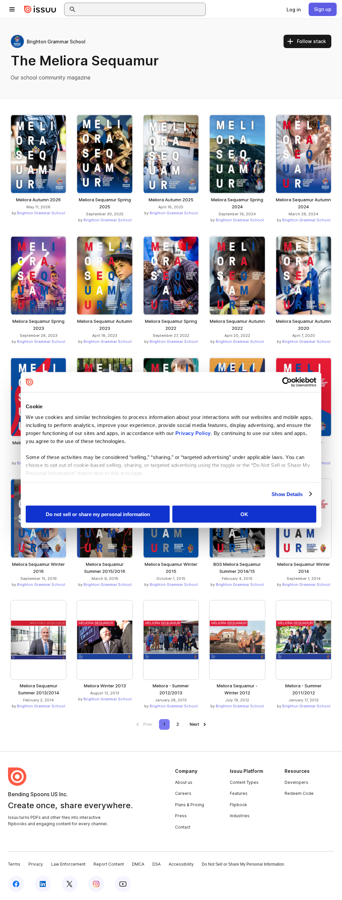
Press (181, 815)
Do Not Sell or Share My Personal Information (243, 864)
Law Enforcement (68, 864)
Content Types (244, 782)
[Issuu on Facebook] (16, 884)
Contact (182, 827)
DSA (156, 864)
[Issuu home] (40, 9)
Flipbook (238, 804)
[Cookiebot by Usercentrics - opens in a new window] (287, 382)
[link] (293, 9)
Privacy (35, 864)
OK (244, 514)
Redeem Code (299, 793)
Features (238, 793)
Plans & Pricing (189, 804)
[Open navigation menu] (12, 9)
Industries (239, 815)
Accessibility (181, 864)
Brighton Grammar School (41, 213)
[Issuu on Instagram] (96, 884)
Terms (14, 864)
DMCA (138, 864)
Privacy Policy (193, 433)
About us (183, 782)
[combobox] (141, 9)
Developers (296, 782)
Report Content (109, 864)
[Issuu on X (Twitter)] (69, 884)
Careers (183, 793)
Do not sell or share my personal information (98, 514)
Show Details (287, 494)
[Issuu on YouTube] (123, 884)
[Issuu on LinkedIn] (43, 884)
